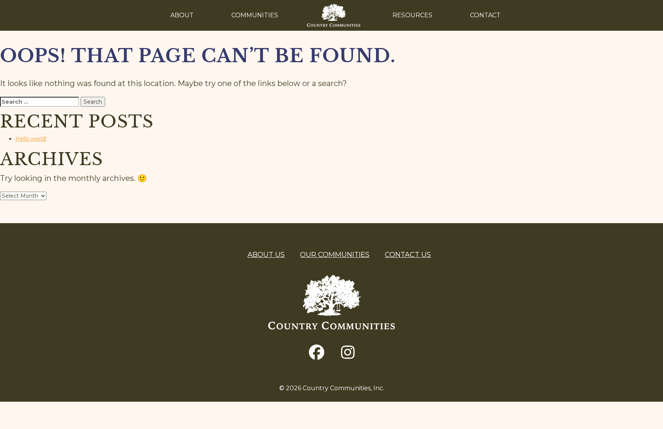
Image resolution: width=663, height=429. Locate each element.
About (182, 15)
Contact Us (408, 254)
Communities (254, 15)
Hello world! (30, 138)
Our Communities (334, 254)
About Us (266, 254)
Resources (412, 15)
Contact (485, 15)
